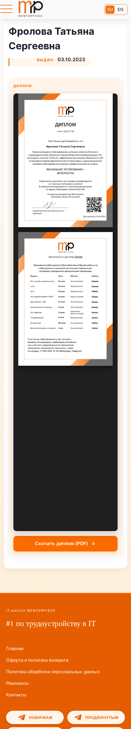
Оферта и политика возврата (37, 660)
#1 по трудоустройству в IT (51, 623)
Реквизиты (17, 683)
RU (110, 9)
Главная (14, 648)
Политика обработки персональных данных (53, 671)
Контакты (16, 694)
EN (120, 9)
